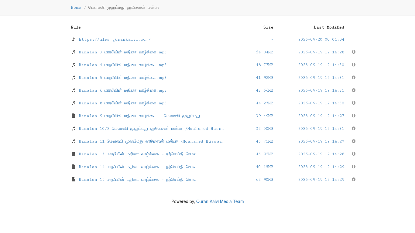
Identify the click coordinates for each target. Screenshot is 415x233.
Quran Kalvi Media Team (220, 201)
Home (76, 7)
